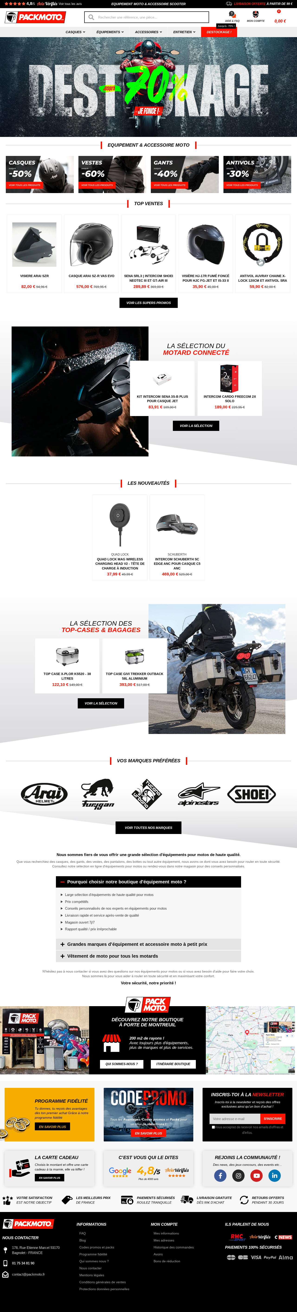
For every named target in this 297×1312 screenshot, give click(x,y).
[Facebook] (220, 1176)
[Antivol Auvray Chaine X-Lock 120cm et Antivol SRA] (262, 254)
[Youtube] (256, 1176)
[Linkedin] (274, 1176)
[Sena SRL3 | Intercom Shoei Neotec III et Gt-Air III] (148, 254)
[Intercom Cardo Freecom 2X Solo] (232, 388)
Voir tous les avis (70, 4)
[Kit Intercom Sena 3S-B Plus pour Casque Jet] (164, 388)
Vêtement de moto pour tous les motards (112, 956)
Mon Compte (256, 20)
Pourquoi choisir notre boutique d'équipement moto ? (126, 881)
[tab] (148, 882)
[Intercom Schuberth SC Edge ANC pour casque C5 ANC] (177, 538)
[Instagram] (238, 1176)
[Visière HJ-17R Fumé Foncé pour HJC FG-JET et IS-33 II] (205, 254)
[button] (148, 303)
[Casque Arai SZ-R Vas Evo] (91, 254)
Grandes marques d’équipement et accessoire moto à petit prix (137, 944)
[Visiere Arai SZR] (34, 254)
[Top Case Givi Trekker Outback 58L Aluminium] (136, 665)
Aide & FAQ (232, 20)
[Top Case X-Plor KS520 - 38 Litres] (69, 665)
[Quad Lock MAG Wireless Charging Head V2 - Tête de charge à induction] (120, 538)
